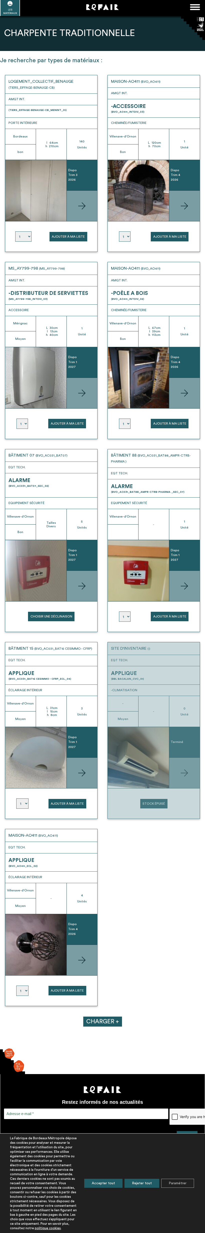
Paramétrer (177, 1183)
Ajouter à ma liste (68, 236)
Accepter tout (103, 1183)
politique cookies (48, 1228)
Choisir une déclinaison (51, 616)
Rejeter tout (142, 1183)
